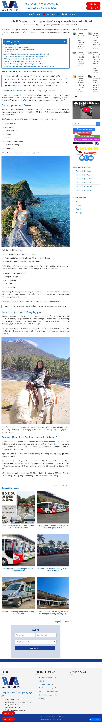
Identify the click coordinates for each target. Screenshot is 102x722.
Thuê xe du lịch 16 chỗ (84, 179)
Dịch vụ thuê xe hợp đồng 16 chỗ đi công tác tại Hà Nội (23, 64)
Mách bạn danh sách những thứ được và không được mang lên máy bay (29, 66)
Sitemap (42, 698)
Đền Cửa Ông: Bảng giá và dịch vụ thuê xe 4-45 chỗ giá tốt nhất (26, 54)
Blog (77, 201)
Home (25, 25)
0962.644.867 (93, 8)
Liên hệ (72, 14)
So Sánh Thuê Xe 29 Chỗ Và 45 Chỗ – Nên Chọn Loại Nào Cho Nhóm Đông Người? (96, 61)
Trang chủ (30, 14)
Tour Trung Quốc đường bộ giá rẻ (16, 47)
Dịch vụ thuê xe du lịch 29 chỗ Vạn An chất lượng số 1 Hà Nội (25, 56)
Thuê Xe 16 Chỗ (16, 91)
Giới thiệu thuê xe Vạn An (47, 677)
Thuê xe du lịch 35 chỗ (84, 186)
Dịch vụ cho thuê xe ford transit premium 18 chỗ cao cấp (96, 40)
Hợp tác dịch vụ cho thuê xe (48, 695)
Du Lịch (78, 209)
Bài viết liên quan (12, 52)
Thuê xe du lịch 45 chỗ (84, 190)
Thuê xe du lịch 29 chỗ (84, 183)
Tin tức (31, 25)
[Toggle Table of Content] (63, 42)
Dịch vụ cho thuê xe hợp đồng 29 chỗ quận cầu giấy (22, 61)
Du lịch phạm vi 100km (11, 45)
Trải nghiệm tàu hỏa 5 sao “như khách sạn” (19, 49)
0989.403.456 (93, 4)
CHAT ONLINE (95, 719)
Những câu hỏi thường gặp (48, 691)
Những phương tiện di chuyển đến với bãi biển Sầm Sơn (23, 59)
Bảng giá (64, 14)
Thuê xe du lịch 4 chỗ (83, 171)
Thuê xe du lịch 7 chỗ (83, 175)
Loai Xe (38, 14)
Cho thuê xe (51, 14)
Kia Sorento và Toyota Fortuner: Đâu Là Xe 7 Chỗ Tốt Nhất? (96, 82)
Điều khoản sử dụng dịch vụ (48, 688)
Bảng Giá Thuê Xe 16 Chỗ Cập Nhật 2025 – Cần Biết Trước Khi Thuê (81, 82)
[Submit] (98, 124)
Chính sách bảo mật (46, 684)
